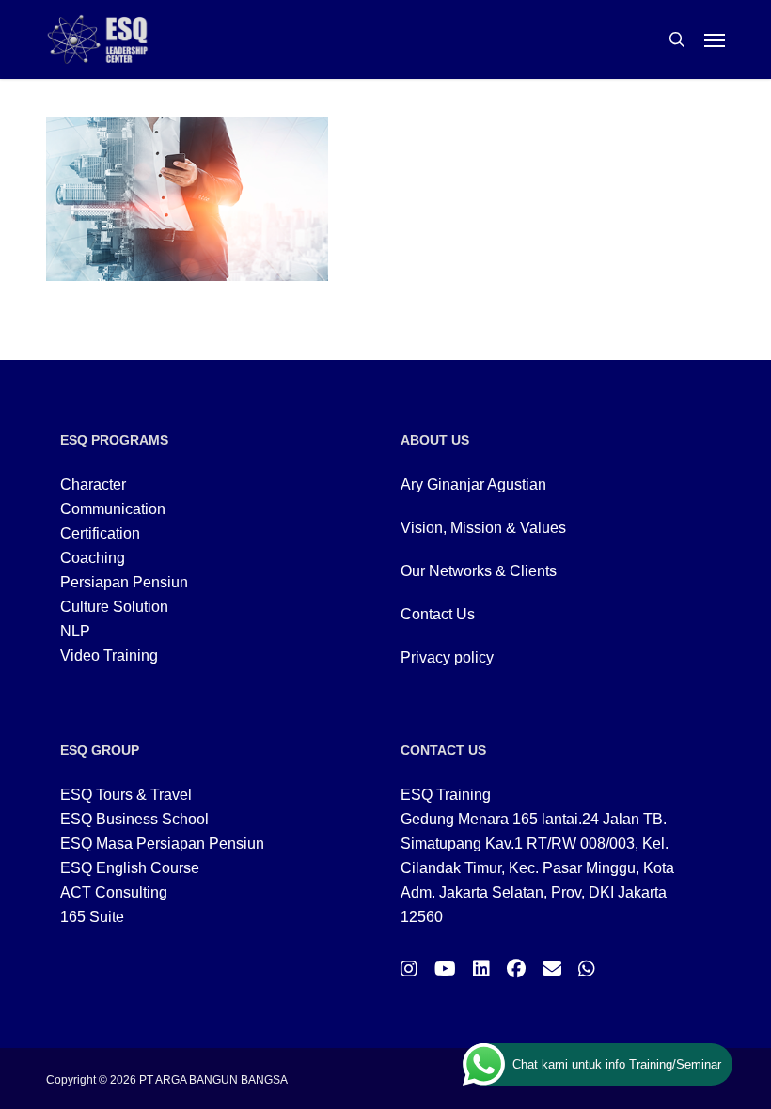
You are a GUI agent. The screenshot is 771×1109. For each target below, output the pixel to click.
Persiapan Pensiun (124, 582)
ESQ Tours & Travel (126, 795)
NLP (75, 631)
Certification (100, 533)
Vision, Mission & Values (483, 528)
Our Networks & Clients (479, 571)
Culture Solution (114, 607)
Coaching (92, 558)
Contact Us (438, 614)
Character (93, 484)
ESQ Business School (134, 819)
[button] (714, 39)
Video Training (109, 656)
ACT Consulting (113, 892)
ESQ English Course (129, 868)
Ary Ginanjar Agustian (473, 484)
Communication (112, 509)
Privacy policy (447, 657)
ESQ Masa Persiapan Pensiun (162, 843)
